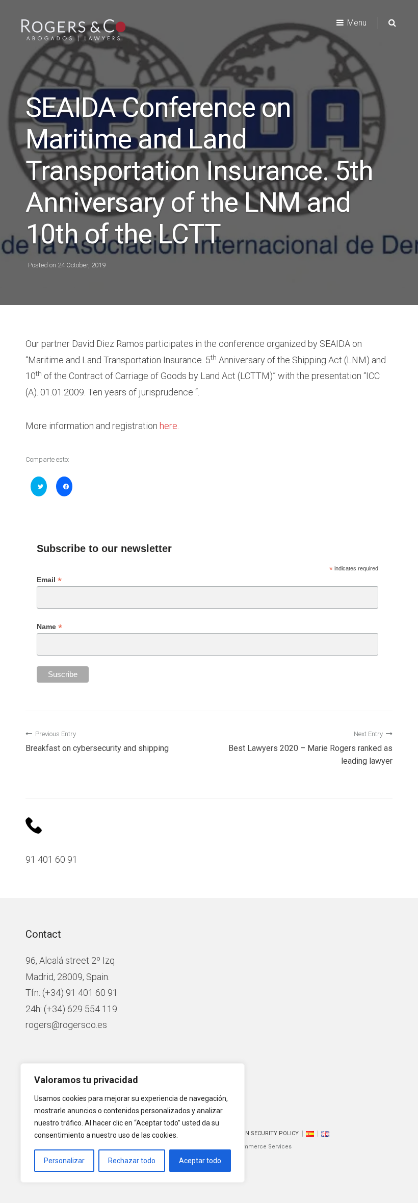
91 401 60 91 (51, 859)
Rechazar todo (131, 1161)
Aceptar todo (200, 1161)
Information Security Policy (255, 1133)
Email (49, 580)
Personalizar (64, 1161)
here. (169, 425)
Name (49, 627)
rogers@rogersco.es (66, 1024)
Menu (357, 23)
